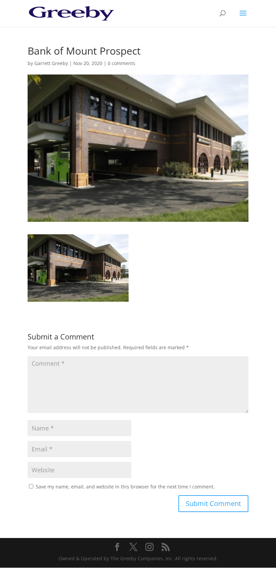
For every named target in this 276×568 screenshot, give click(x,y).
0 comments (121, 63)
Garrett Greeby (51, 63)
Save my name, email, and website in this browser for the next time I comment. (125, 486)
